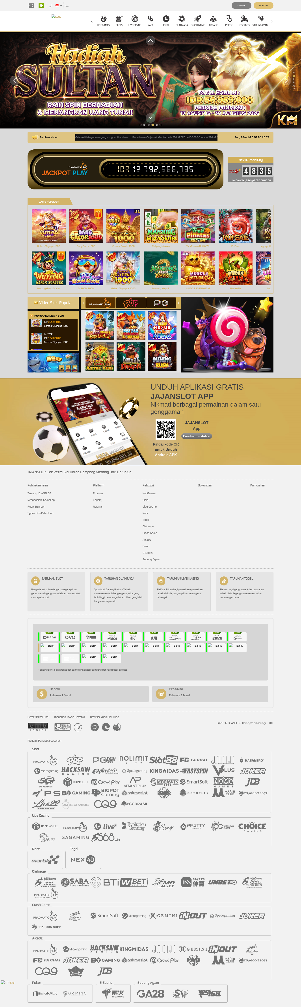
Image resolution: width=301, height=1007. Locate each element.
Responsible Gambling (41, 500)
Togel (166, 25)
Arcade (213, 25)
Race (150, 25)
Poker (228, 25)
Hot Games (103, 25)
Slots (119, 25)
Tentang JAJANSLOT (39, 493)
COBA (102, 321)
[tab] (100, 302)
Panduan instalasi (196, 436)
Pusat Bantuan (36, 506)
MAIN (51, 226)
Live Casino (134, 25)
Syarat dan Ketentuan (40, 513)
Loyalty (97, 500)
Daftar (263, 5)
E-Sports (245, 25)
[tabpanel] (150, 80)
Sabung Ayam (260, 25)
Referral (97, 506)
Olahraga (182, 25)
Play (80, 173)
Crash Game (198, 25)
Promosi (98, 493)
